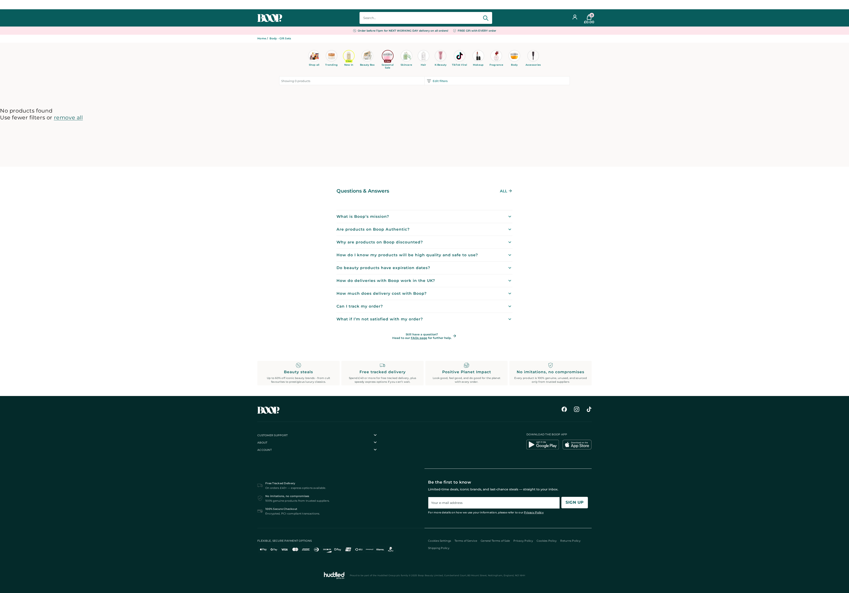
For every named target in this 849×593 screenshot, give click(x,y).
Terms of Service (466, 540)
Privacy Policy (534, 512)
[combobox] (425, 18)
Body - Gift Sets (280, 38)
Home (261, 38)
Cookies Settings (439, 540)
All (503, 191)
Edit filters (440, 81)
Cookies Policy (547, 540)
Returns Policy (570, 540)
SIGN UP (575, 502)
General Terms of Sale (495, 540)
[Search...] (485, 18)
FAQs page (419, 338)
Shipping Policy (438, 548)
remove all (68, 117)
